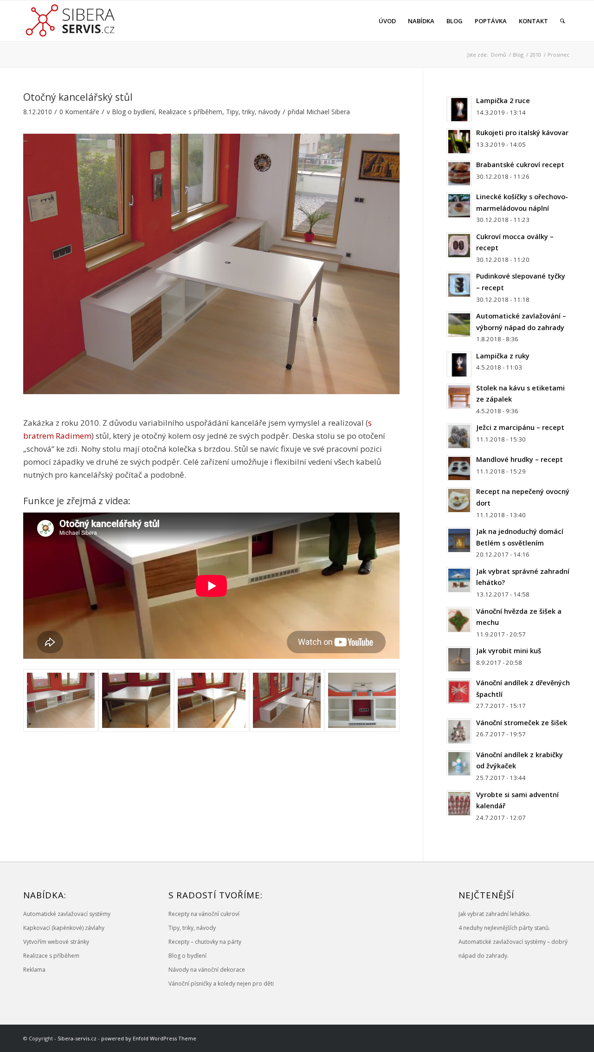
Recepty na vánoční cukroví (203, 914)
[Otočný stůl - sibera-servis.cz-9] (60, 700)
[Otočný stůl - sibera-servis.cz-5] (362, 700)
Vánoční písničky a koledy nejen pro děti (221, 983)
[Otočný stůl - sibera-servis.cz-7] (211, 700)
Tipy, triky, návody (253, 111)
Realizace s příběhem (190, 111)
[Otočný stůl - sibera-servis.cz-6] (286, 700)
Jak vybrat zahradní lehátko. (494, 914)
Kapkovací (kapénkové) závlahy (63, 928)
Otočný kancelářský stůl (78, 97)
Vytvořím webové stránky (56, 942)
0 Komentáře (79, 111)
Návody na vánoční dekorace (206, 970)
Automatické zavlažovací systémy (66, 914)
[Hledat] (562, 20)
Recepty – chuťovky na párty (204, 942)
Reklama (34, 970)
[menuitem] (387, 20)
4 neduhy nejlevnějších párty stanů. (504, 928)
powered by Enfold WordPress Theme (148, 1038)
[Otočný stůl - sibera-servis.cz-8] (136, 700)
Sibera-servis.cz (77, 1038)
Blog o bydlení (133, 111)
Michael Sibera (328, 111)
